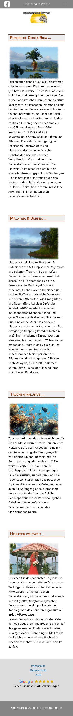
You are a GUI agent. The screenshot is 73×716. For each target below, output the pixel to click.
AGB (38, 674)
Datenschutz (38, 670)
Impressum (38, 665)
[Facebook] (7, 4)
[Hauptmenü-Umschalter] (65, 4)
